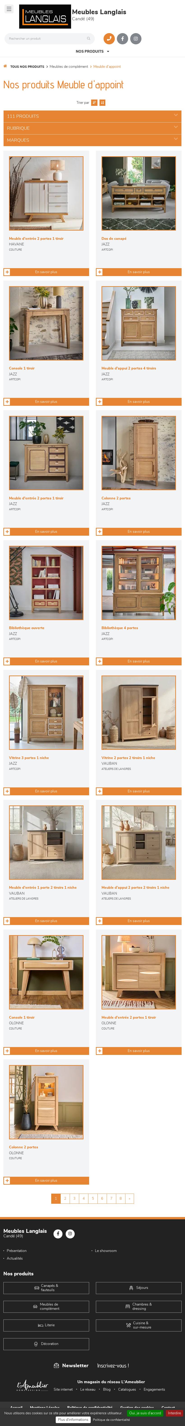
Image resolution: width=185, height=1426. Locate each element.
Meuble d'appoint (107, 66)
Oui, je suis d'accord (145, 1413)
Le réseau (87, 1389)
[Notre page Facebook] (122, 38)
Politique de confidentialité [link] (111, 1419)
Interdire (174, 1413)
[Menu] (9, 9)
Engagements (154, 1389)
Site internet (63, 1389)
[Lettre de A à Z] (101, 103)
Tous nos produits (27, 66)
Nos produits (90, 51)
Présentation (17, 1251)
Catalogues (127, 1389)
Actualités (15, 1258)
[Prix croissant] (93, 103)
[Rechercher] (90, 38)
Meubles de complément (69, 66)
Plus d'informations (73, 1419)
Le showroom (106, 1251)
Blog (107, 1389)
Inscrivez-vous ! (113, 1365)
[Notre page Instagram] (135, 38)
